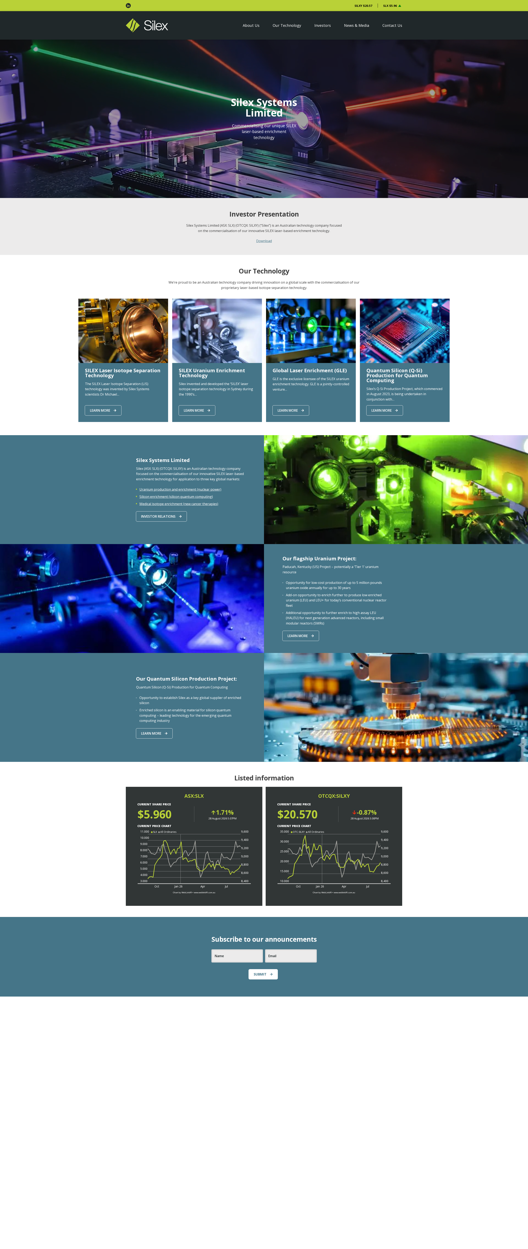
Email (252, 957)
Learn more (100, 410)
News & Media (356, 25)
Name (198, 957)
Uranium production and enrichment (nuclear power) (180, 489)
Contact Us (392, 25)
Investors (322, 25)
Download (264, 241)
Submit (260, 974)
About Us (251, 25)
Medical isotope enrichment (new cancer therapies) (178, 504)
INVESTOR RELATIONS (158, 516)
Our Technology (287, 25)
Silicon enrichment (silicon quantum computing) (176, 496)
